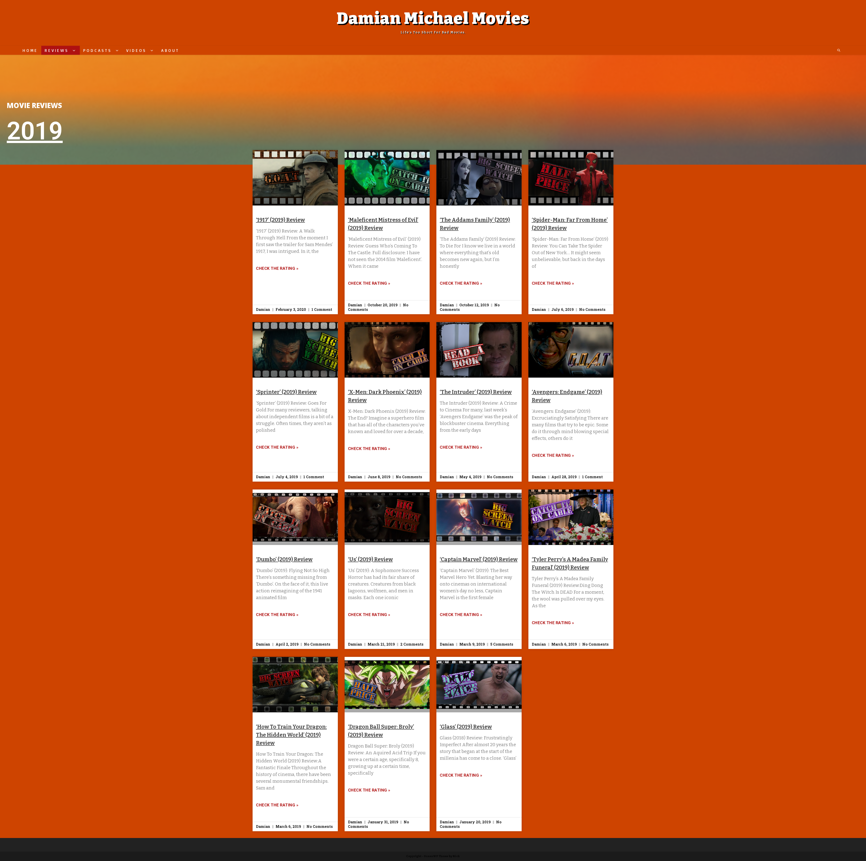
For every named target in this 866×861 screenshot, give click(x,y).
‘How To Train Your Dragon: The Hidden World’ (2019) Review (291, 735)
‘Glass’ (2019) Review (466, 727)
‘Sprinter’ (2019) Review (286, 392)
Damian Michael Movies (433, 18)
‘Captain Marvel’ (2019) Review (479, 559)
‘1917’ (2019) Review (280, 220)
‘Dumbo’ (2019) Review (284, 559)
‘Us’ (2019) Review (370, 559)
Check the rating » (277, 268)
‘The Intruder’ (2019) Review (476, 392)
